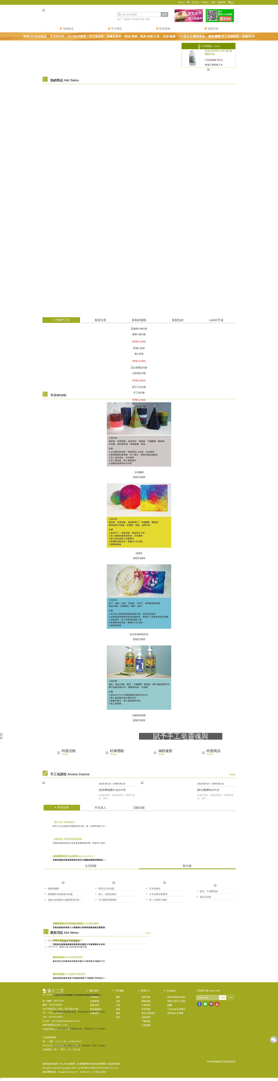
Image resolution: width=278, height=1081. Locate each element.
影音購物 (164, 28)
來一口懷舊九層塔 (158, 900)
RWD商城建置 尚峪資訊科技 (221, 1061)
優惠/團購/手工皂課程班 (223, 36)
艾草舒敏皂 (154, 888)
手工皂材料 (96, 36)
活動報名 (68, 28)
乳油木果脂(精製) (139, 120)
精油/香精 (131, 36)
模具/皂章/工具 (150, 36)
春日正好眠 (205, 897)
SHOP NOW (139, 477)
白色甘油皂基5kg (139, 165)
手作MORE (57, 36)
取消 (230, 997)
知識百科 (212, 28)
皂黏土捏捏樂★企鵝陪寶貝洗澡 (63, 900)
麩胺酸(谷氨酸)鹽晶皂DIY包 (139, 97)
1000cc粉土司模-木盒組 (139, 188)
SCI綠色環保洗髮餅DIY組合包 (139, 234)
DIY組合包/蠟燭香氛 (192, 36)
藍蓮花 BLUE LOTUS (139, 279)
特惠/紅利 (248, 36)
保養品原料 (114, 36)
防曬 (147, 19)
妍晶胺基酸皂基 (139, 143)
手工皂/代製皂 (77, 36)
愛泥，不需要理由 (209, 891)
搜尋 (164, 14)
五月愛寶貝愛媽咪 (107, 900)
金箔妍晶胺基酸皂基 (139, 211)
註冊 (213, 2)
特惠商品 (213, 752)
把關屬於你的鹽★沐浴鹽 (60, 894)
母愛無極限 (53, 888)
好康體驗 (117, 752)
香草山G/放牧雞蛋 (35, 36)
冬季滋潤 (135, 19)
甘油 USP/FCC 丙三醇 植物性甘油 (218, 52)
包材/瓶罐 (169, 36)
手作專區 (116, 28)
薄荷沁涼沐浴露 (106, 888)
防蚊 (142, 19)
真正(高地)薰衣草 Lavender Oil (139, 302)
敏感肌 (127, 19)
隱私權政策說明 (50, 1064)
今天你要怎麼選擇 (158, 894)
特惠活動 (69, 752)
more (233, 774)
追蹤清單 (222, 2)
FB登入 (205, 2)
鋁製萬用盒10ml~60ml (139, 256)
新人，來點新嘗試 (107, 894)
